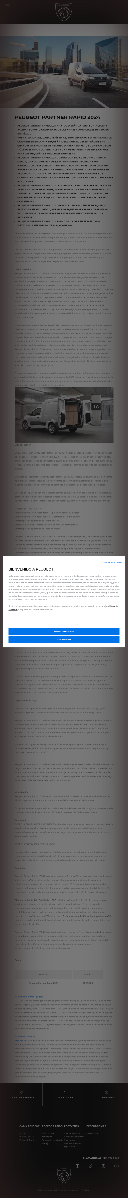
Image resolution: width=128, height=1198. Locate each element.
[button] (111, 562)
